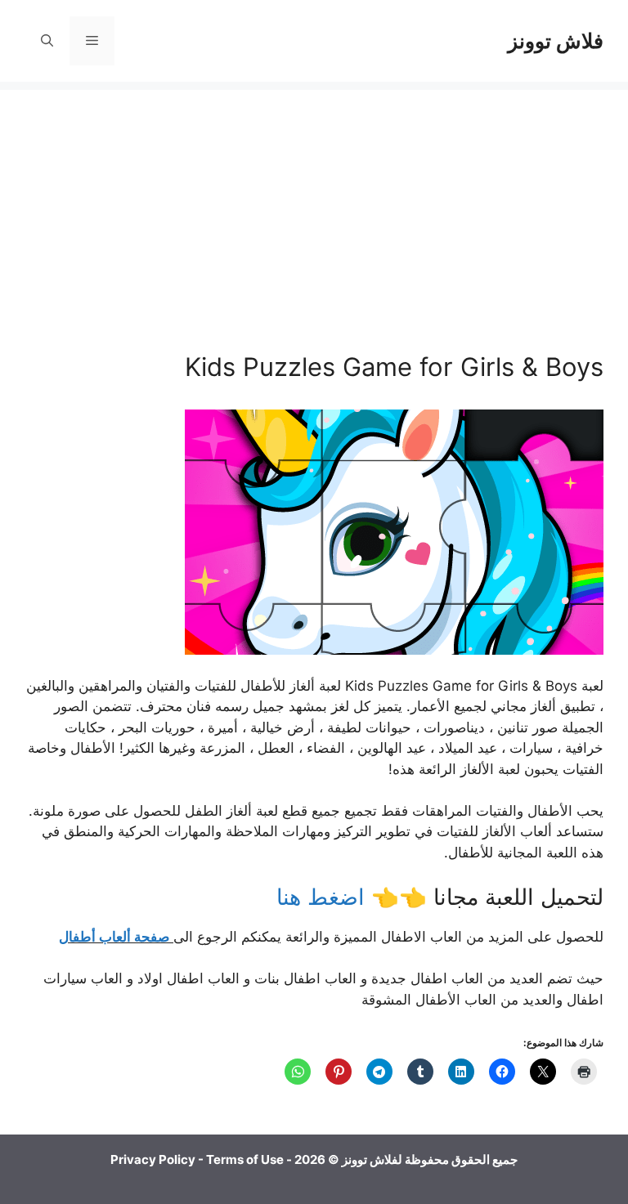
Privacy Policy (152, 1159)
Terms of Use (245, 1159)
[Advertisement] (314, 204)
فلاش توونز (555, 41)
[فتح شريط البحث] (47, 40)
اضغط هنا (323, 897)
